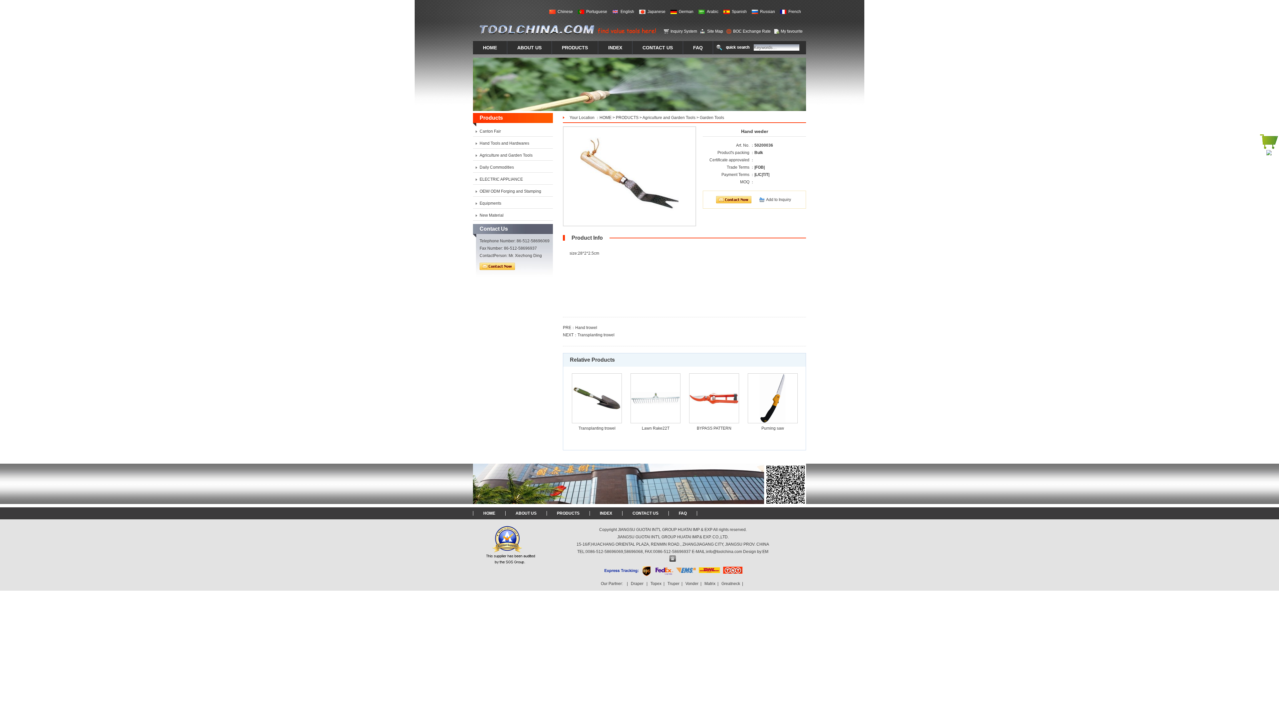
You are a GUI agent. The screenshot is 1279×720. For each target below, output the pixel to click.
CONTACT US (645, 513)
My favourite (792, 31)
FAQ (683, 513)
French (794, 11)
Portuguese (596, 11)
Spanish (739, 11)
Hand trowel (586, 327)
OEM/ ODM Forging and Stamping (510, 191)
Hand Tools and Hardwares (504, 143)
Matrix (709, 583)
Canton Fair (490, 131)
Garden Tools (712, 117)
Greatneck (730, 583)
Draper (637, 583)
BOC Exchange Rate (752, 31)
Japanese (656, 11)
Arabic (712, 11)
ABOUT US (526, 513)
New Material (492, 215)
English (627, 11)
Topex (655, 583)
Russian (767, 11)
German (686, 11)
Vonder (691, 583)
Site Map (715, 31)
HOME (606, 117)
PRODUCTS (627, 117)
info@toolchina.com (724, 551)
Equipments (490, 203)
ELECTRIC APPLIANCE (501, 179)
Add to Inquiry (778, 199)
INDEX (606, 513)
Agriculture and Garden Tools (668, 117)
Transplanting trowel (596, 335)
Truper (673, 583)
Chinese (565, 11)
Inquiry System (683, 31)
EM (765, 551)
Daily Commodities (497, 167)
